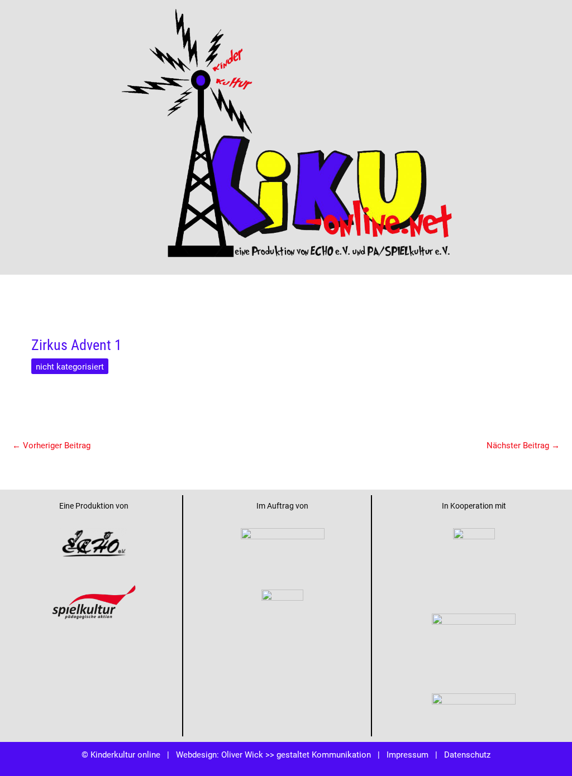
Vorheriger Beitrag (51, 445)
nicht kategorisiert (70, 366)
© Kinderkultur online (121, 754)
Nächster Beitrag (523, 445)
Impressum (407, 754)
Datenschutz (467, 754)
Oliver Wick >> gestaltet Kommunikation (296, 754)
